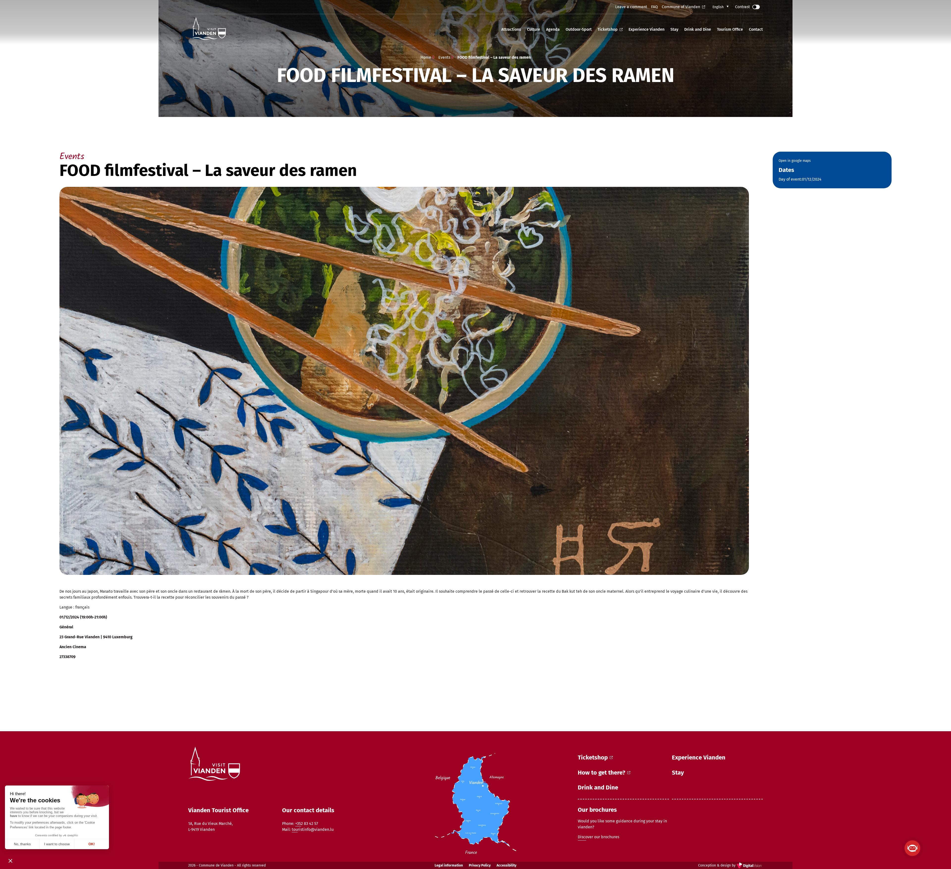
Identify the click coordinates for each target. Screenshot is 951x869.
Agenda (553, 29)
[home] (208, 29)
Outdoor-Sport (579, 29)
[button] (720, 7)
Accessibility (506, 865)
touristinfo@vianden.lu (313, 829)
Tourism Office (730, 29)
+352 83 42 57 (306, 823)
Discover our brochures (598, 837)
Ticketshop (608, 29)
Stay (674, 29)
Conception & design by (730, 866)
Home (426, 57)
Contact (756, 29)
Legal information (449, 865)
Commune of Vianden (681, 6)
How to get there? (601, 772)
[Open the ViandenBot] (912, 848)
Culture (533, 29)
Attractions (511, 29)
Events (444, 57)
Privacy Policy (480, 865)
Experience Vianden (646, 29)
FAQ (654, 6)
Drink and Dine (697, 29)
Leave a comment (631, 6)
